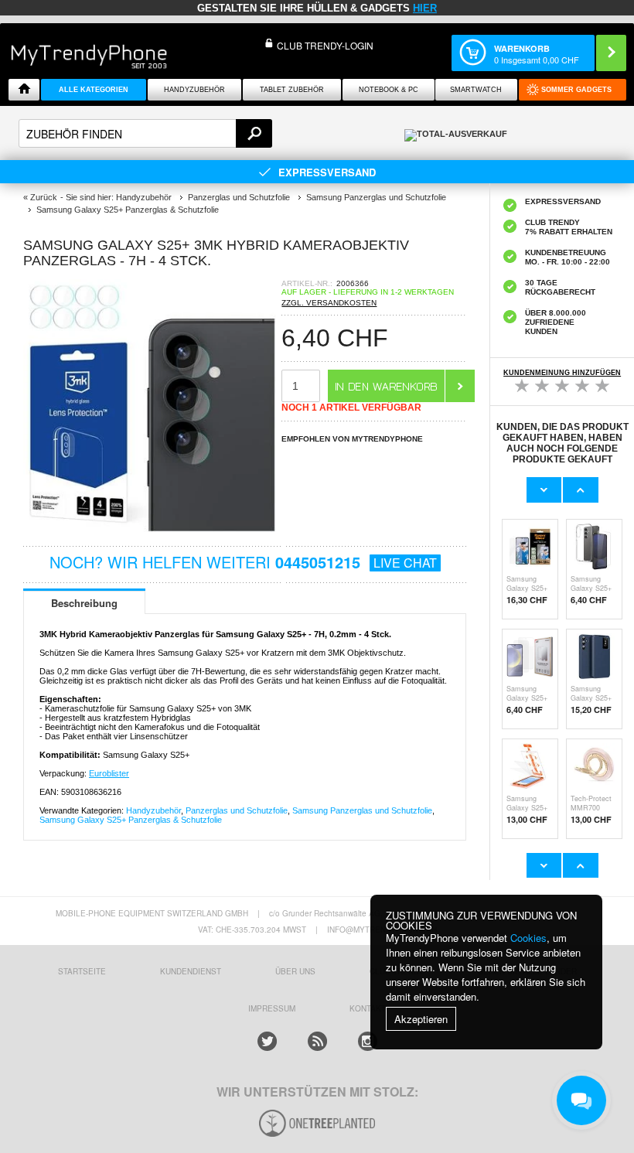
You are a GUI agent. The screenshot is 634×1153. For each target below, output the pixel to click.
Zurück (43, 197)
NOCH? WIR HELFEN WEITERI (243, 562)
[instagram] (367, 1041)
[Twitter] (267, 1041)
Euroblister (109, 773)
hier (425, 8)
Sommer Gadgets (576, 90)
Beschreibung (84, 602)
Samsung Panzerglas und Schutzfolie (362, 810)
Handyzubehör (194, 90)
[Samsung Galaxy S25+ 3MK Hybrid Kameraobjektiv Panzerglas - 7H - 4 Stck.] (152, 533)
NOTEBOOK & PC (388, 90)
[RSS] (317, 1041)
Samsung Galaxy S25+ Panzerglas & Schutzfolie (130, 819)
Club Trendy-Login (325, 45)
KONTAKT (367, 1008)
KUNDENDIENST (190, 971)
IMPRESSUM (271, 1008)
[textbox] (145, 133)
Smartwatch (476, 90)
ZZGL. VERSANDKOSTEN (329, 302)
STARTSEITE (82, 971)
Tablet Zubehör (292, 90)
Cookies (528, 937)
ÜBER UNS (295, 971)
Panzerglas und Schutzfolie (237, 810)
